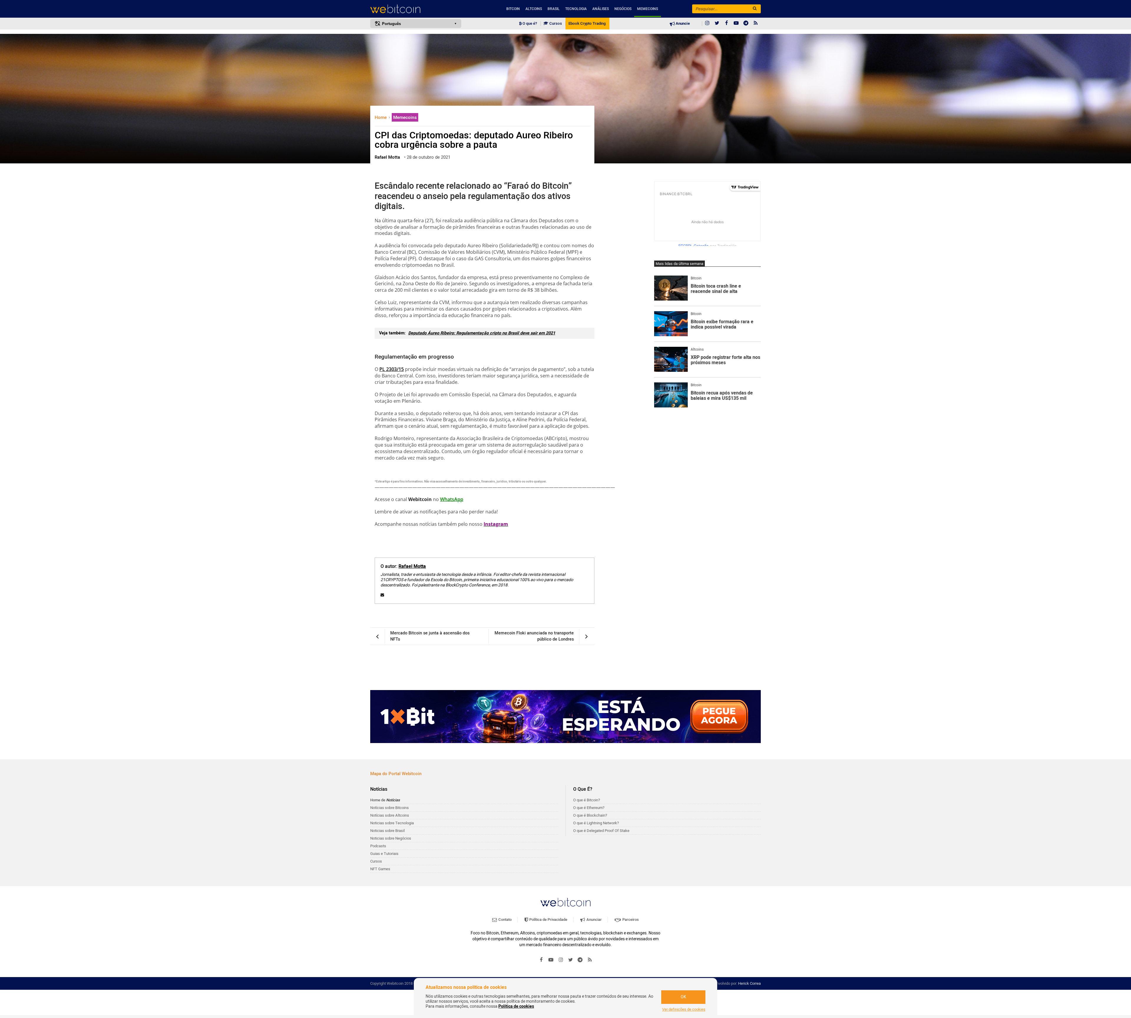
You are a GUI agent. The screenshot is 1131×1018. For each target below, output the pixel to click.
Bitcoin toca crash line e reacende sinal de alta (716, 289)
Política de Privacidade (547, 919)
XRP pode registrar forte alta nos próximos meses (725, 360)
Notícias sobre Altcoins (389, 815)
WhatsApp (451, 499)
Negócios (622, 8)
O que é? (529, 23)
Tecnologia (576, 8)
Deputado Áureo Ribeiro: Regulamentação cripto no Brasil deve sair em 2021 (481, 333)
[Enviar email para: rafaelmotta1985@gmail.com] (382, 595)
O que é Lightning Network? (596, 823)
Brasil (554, 8)
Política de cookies (516, 1006)
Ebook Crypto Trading (587, 23)
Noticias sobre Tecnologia (392, 823)
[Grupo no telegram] (746, 23)
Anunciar (594, 919)
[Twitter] (716, 23)
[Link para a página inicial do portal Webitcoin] (565, 902)
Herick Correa (749, 983)
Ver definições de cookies (683, 1009)
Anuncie (682, 23)
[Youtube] (736, 23)
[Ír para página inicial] (415, 9)
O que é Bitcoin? (586, 800)
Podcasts (378, 846)
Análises (600, 8)
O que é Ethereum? (588, 807)
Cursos (555, 23)
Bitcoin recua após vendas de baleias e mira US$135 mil (722, 396)
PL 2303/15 (391, 369)
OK (683, 997)
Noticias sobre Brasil (387, 830)
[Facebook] (726, 23)
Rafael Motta (412, 566)
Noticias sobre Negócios (390, 838)
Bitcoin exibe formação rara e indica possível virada (722, 324)
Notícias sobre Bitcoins (389, 807)
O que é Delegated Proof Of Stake (601, 830)
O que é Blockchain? (590, 815)
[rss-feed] (755, 23)
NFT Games (380, 869)
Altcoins (533, 8)
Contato (504, 919)
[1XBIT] (565, 716)
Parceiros (630, 919)
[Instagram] (707, 23)
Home (381, 117)
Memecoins (647, 8)
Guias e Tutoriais (384, 853)
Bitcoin (513, 8)
